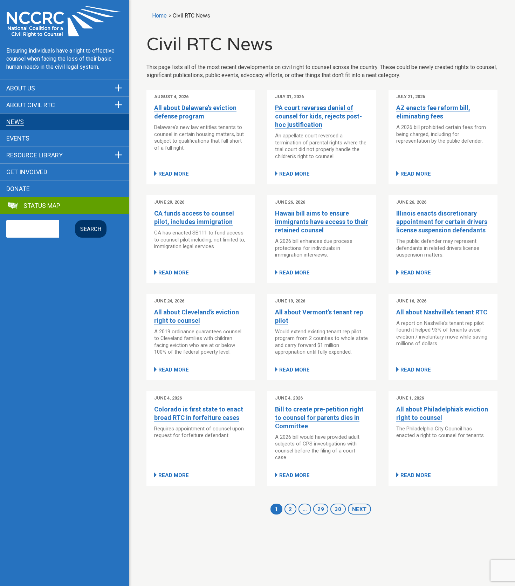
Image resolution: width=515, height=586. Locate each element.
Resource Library (34, 155)
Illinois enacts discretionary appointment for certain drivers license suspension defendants (441, 222)
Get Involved (26, 172)
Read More (173, 174)
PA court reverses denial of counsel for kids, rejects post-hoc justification (318, 116)
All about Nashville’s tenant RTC (441, 312)
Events (17, 138)
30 (338, 509)
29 (320, 509)
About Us (20, 88)
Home (159, 15)
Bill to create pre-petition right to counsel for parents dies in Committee (319, 418)
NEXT (359, 509)
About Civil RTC (30, 105)
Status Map (41, 205)
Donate (18, 188)
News (15, 121)
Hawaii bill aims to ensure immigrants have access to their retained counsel (321, 222)
